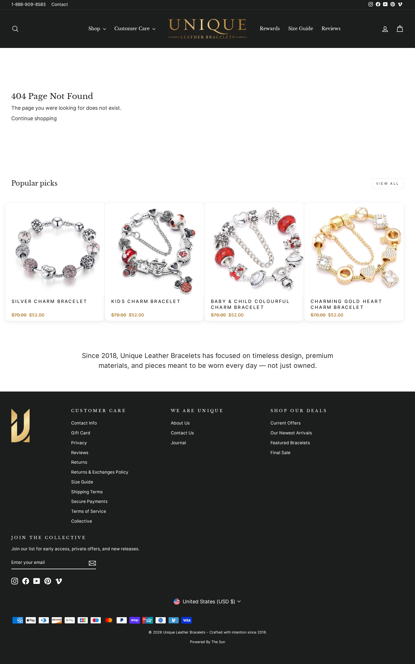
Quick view (58, 288)
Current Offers (285, 423)
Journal (178, 442)
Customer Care (132, 28)
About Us (180, 423)
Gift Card (80, 433)
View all (387, 183)
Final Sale (280, 452)
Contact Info (84, 423)
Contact (59, 4)
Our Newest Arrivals (291, 433)
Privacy (79, 442)
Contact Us (182, 433)
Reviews (331, 28)
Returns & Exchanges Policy (99, 472)
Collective (81, 521)
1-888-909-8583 (28, 4)
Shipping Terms (87, 491)
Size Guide (300, 28)
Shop (95, 28)
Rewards (270, 28)
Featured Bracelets (290, 442)
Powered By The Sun (207, 642)
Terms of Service (88, 511)
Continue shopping (34, 118)
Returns (79, 462)
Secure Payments (89, 501)
